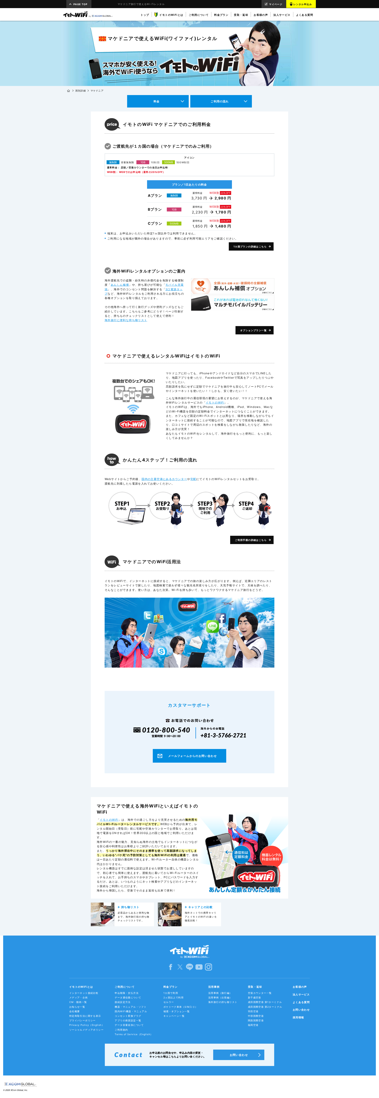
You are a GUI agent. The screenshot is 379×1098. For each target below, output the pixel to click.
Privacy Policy (86, 1024)
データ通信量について (128, 997)
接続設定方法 (122, 1002)
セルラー (168, 1002)
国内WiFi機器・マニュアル (131, 1011)
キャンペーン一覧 (174, 1015)
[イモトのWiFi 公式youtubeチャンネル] (199, 966)
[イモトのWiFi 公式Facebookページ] (170, 966)
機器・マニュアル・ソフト (130, 1006)
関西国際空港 (256, 1020)
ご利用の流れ (220, 101)
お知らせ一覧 (77, 1006)
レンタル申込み (302, 4)
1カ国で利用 (170, 992)
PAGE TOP (80, 4)
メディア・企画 (78, 997)
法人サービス (301, 994)
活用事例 (214, 986)
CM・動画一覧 (78, 1002)
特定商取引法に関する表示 (85, 1015)
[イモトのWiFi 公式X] (180, 966)
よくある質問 (301, 1002)
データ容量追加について (129, 1024)
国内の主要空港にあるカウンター (164, 479)
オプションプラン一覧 (253, 330)
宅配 (193, 479)
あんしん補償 (120, 284)
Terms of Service (134, 1034)
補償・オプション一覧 (176, 1011)
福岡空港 (253, 1024)
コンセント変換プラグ (128, 1015)
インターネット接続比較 (83, 992)
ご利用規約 (121, 1029)
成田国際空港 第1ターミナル (265, 1002)
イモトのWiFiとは (81, 986)
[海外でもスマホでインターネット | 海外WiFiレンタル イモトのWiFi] (88, 14)
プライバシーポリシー (82, 1020)
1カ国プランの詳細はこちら (250, 246)
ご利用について (125, 986)
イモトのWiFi (215, 402)
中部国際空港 (256, 1015)
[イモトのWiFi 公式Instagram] (208, 966)
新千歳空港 (254, 997)
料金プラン (170, 986)
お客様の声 (300, 986)
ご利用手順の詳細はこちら (251, 540)
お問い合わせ (301, 1009)
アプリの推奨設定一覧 (128, 1020)
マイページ (275, 4)
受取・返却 (255, 986)
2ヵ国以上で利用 (173, 997)
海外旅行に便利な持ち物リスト (126, 320)
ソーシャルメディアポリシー (86, 1029)
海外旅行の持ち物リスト (222, 1002)
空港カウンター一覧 (260, 992)
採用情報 (298, 1017)
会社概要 (74, 1011)
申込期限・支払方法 (127, 992)
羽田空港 (253, 1011)
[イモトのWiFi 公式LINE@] (189, 966)
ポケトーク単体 (180, 1006)
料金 (156, 101)
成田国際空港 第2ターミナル (265, 1006)
